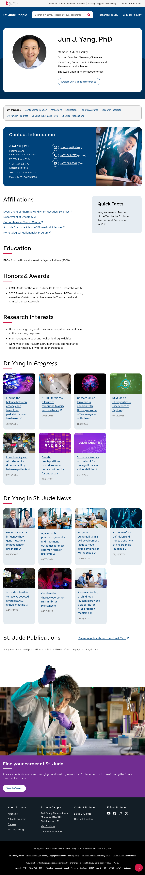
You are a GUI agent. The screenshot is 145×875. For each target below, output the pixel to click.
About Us (53, 3)
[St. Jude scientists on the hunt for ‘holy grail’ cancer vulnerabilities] (90, 459)
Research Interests (111, 109)
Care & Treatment (67, 3)
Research (81, 3)
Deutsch (83, 868)
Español (17, 868)
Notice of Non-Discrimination (124, 855)
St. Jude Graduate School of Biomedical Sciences (33, 227)
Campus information (52, 831)
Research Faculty (108, 14)
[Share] (139, 868)
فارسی (99, 868)
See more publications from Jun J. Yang (102, 638)
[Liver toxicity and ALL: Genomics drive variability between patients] (19, 459)
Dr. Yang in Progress (17, 115)
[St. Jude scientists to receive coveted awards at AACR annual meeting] (19, 596)
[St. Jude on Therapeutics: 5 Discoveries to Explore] (126, 401)
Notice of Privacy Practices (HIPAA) (96, 855)
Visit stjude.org (16, 829)
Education (71, 109)
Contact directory (83, 819)
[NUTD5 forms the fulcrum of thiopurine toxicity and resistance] (55, 401)
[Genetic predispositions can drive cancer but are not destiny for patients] (55, 459)
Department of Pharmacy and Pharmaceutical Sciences (36, 211)
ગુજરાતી (111, 868)
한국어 (41, 868)
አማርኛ (119, 868)
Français (74, 868)
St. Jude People (15, 15)
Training (91, 3)
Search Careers (14, 788)
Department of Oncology (18, 217)
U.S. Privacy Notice (16, 855)
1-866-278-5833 (82, 813)
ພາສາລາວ (127, 868)
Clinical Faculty (132, 14)
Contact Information (36, 109)
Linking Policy (73, 855)
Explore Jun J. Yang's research (77, 81)
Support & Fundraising (106, 3)
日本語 (91, 868)
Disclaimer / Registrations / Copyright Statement (46, 855)
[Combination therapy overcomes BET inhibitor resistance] (55, 596)
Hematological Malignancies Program (26, 232)
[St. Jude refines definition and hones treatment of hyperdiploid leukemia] (126, 536)
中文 (24, 868)
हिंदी (105, 868)
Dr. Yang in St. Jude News (44, 115)
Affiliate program (17, 819)
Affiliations (56, 109)
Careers (12, 824)
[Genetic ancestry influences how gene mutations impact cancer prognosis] (19, 536)
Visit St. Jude (48, 826)
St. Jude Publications (73, 115)
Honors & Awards (89, 109)
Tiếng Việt (33, 868)
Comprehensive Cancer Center (22, 222)
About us (13, 813)
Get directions (48, 821)
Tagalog (49, 868)
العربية (66, 868)
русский (58, 868)
